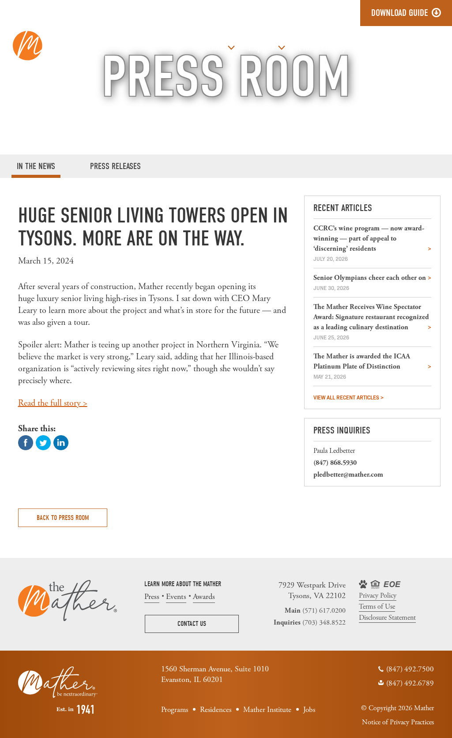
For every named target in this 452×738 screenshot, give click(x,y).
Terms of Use (377, 606)
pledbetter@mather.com (348, 475)
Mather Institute (267, 710)
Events (176, 596)
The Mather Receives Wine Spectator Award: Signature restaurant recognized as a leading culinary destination (371, 317)
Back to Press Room (63, 518)
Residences (215, 710)
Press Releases (115, 166)
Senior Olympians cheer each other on (369, 278)
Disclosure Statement (387, 618)
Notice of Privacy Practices (398, 722)
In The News (36, 166)
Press (151, 596)
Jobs (406, 47)
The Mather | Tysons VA (59, 45)
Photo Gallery (322, 47)
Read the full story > (52, 403)
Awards (204, 596)
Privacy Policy (377, 595)
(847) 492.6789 (410, 683)
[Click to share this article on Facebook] (25, 442)
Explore (261, 47)
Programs (174, 710)
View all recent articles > (348, 397)
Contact (434, 47)
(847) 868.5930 (335, 463)
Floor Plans (372, 47)
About (214, 47)
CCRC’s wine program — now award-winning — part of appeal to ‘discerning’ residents (368, 238)
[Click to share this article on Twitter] (43, 442)
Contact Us (191, 624)
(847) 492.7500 (410, 669)
